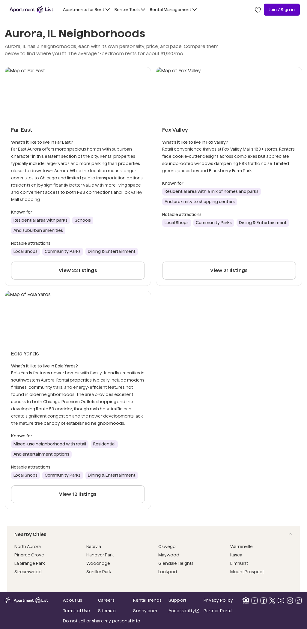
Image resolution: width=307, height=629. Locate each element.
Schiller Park (98, 571)
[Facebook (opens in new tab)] (263, 600)
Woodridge (98, 563)
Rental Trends (149, 600)
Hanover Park (100, 555)
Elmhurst (239, 563)
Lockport (167, 571)
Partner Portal (219, 610)
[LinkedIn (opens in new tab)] (254, 600)
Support (184, 600)
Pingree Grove (29, 555)
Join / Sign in (282, 9)
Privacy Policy (218, 600)
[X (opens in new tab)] (272, 600)
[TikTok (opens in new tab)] (298, 600)
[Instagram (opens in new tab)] (290, 600)
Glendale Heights (175, 563)
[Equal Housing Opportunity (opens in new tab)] (245, 600)
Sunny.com (149, 610)
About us (72, 600)
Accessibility (184, 611)
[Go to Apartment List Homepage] (31, 9)
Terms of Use (76, 610)
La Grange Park (29, 563)
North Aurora (27, 546)
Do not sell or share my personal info (101, 621)
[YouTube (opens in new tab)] (281, 600)
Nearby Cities (30, 534)
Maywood (168, 555)
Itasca (236, 555)
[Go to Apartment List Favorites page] (258, 9)
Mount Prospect (247, 571)
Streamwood (28, 571)
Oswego (167, 546)
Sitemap (107, 610)
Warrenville (241, 546)
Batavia (93, 546)
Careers (106, 600)
